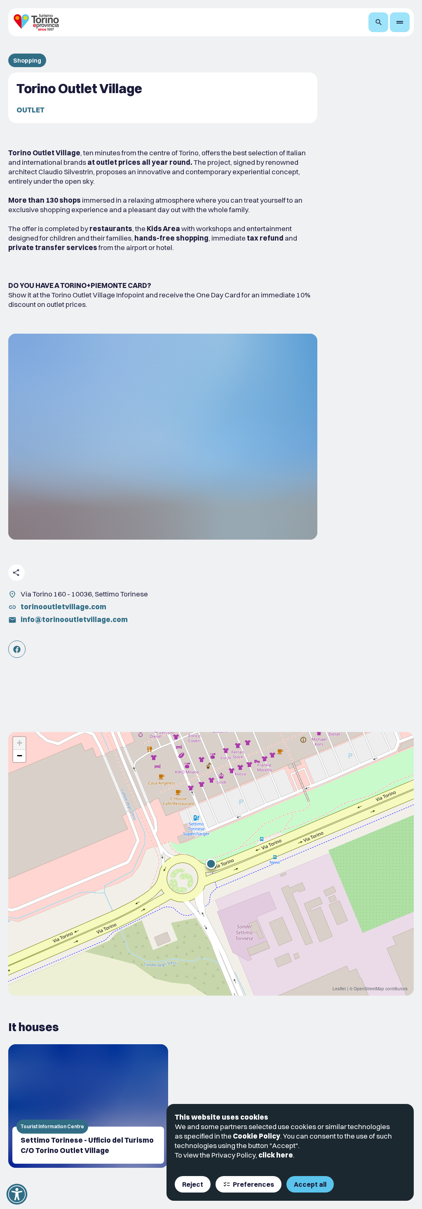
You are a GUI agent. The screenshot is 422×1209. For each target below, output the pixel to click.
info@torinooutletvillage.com (74, 619)
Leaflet (339, 989)
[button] (211, 864)
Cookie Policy (256, 1136)
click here (275, 1155)
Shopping (27, 60)
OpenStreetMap (369, 989)
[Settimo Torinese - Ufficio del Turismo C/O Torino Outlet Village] (88, 1106)
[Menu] (400, 22)
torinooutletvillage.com (63, 606)
